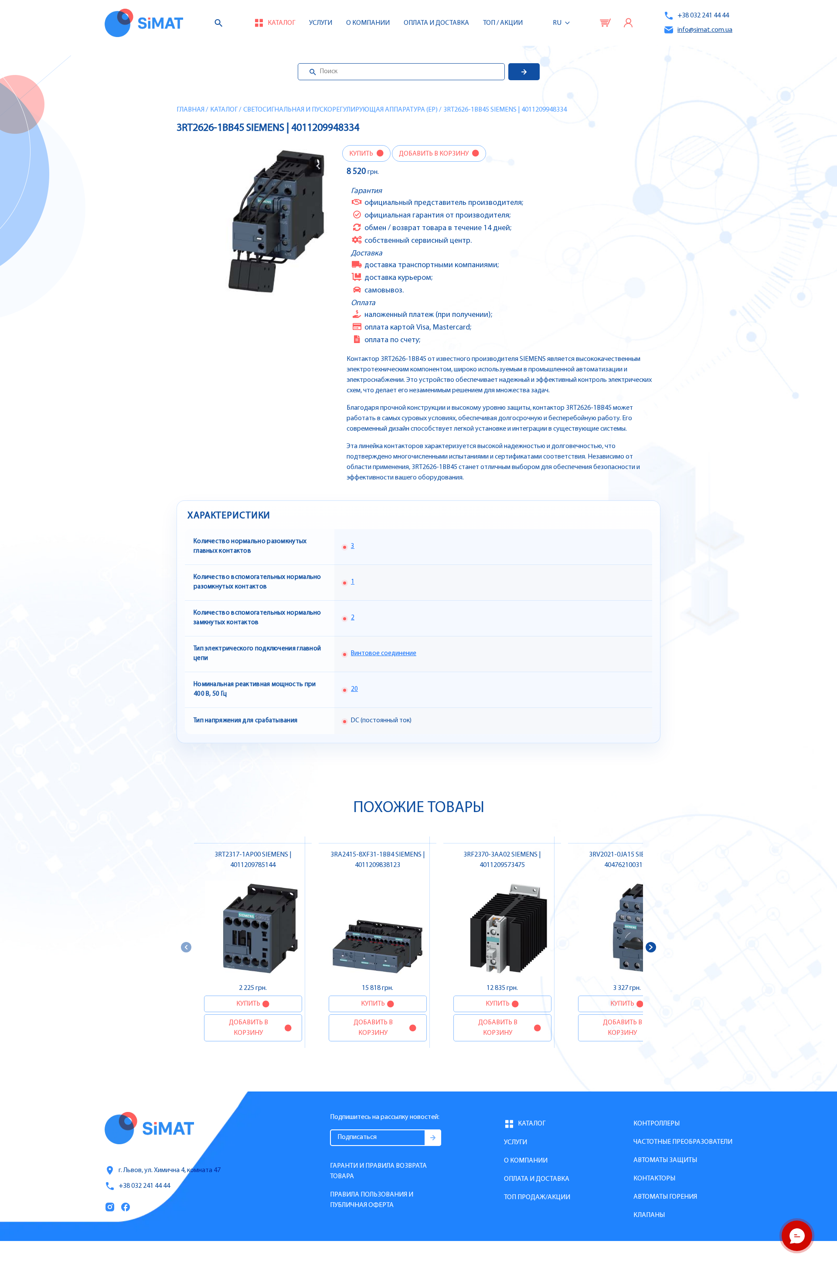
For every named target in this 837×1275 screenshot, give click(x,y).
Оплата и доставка (436, 23)
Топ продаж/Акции (537, 1197)
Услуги (320, 23)
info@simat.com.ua (704, 30)
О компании (526, 1160)
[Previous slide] (186, 947)
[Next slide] (651, 947)
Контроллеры (656, 1123)
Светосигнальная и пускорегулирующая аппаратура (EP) (340, 109)
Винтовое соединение (383, 653)
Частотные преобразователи (682, 1142)
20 (354, 689)
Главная (190, 109)
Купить (361, 153)
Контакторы (654, 1178)
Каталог (224, 109)
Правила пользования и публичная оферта (371, 1200)
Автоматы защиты (665, 1160)
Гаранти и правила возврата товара (378, 1171)
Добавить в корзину (434, 153)
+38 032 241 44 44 (703, 15)
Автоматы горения (665, 1196)
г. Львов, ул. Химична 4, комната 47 (170, 1170)
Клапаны (649, 1215)
